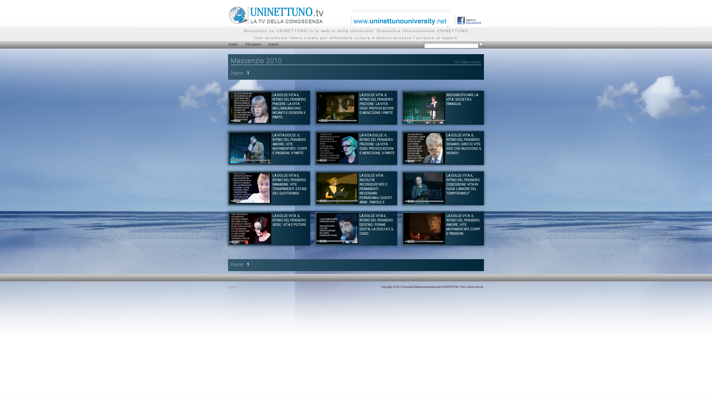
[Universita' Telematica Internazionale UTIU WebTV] (276, 23)
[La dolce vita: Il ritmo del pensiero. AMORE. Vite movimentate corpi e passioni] (424, 242)
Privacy (232, 287)
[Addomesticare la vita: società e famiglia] (424, 121)
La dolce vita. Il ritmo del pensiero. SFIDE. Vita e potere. (290, 220)
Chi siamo (253, 44)
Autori (273, 44)
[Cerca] (481, 46)
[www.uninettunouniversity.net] (399, 24)
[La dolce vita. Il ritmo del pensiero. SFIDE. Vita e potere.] (250, 242)
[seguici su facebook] (467, 24)
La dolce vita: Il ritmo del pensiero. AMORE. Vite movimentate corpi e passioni (463, 225)
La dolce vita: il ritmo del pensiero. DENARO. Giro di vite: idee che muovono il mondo (464, 144)
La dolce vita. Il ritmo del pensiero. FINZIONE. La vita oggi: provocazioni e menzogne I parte (377, 104)
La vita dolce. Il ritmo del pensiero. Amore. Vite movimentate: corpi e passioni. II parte (290, 144)
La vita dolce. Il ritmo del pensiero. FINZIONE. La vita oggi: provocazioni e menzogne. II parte (377, 144)
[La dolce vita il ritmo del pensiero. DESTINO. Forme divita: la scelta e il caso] (337, 242)
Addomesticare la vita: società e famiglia (462, 99)
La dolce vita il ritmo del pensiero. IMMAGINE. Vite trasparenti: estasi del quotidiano (289, 184)
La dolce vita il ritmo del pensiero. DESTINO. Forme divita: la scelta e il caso (377, 225)
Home (233, 44)
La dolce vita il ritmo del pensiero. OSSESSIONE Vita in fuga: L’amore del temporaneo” (463, 184)
